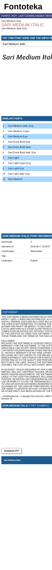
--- (2, 31)
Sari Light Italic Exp (19, 173)
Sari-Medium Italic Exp (14, 28)
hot (14, 15)
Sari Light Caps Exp (19, 163)
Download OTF (11, 451)
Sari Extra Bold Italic (19, 147)
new (49, 15)
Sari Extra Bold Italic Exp (22, 152)
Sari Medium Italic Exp (20, 125)
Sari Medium (15, 179)
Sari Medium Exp (18, 136)
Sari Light (13, 157)
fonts (5, 15)
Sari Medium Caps (18, 131)
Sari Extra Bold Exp (19, 141)
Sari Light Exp (16, 168)
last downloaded (31, 15)
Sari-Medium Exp (11, 21)
